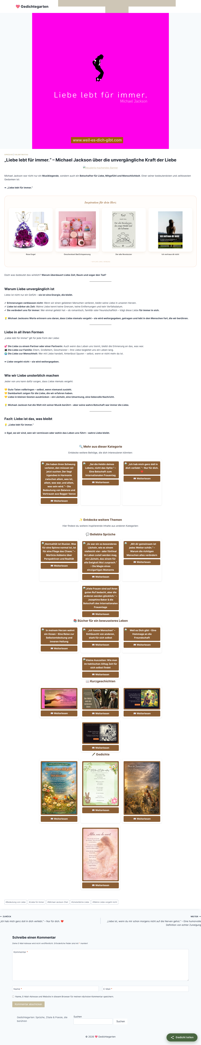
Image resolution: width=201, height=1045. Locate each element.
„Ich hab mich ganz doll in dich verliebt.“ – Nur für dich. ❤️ (32, 919)
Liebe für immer (36, 902)
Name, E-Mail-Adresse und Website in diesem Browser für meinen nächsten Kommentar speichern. (64, 996)
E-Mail (107, 988)
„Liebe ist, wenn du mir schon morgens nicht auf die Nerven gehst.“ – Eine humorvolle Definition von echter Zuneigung (154, 920)
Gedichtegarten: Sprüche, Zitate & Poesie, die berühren (42, 1019)
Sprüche (8, 155)
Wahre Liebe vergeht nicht (105, 902)
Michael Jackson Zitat (57, 902)
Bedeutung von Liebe (16, 902)
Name (18, 988)
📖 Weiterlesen (59, 501)
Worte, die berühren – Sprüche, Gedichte (81, 3)
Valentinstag (21, 155)
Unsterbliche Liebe (80, 902)
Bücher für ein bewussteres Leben (141, 3)
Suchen (78, 1016)
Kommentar (21, 952)
